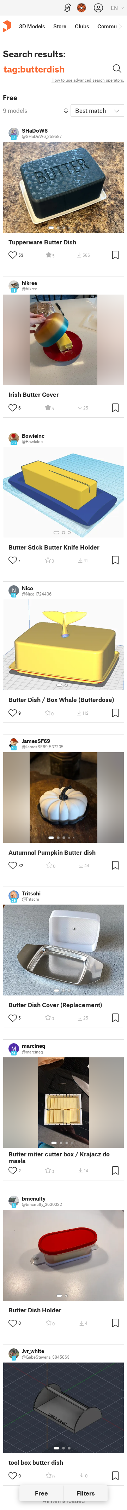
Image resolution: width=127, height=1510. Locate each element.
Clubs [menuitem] (82, 26)
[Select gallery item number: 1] (51, 227)
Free (41, 1493)
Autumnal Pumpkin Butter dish (52, 852)
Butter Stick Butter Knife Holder (53, 547)
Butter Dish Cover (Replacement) (55, 1004)
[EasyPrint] (67, 8)
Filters (86, 1493)
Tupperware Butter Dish (42, 242)
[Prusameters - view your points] (81, 7)
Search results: (34, 53)
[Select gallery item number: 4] (69, 227)
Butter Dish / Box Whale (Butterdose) (61, 699)
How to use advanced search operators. (88, 79)
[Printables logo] (7, 26)
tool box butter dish (35, 1462)
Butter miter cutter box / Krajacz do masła (59, 1157)
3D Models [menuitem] (32, 26)
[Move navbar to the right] (120, 26)
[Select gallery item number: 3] (63, 227)
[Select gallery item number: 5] (74, 227)
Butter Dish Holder (34, 1310)
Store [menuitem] (59, 26)
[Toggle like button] (12, 255)
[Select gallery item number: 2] (58, 227)
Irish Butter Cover (33, 394)
